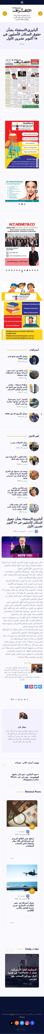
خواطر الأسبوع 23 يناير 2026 (16, 414)
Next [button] (36, 191)
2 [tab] (22, 204)
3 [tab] (19, 204)
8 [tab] (19, 270)
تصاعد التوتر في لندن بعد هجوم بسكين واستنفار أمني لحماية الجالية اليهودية (22, 976)
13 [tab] (6, 270)
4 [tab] (29, 270)
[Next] (11, 949)
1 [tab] (24, 204)
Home (22, 44)
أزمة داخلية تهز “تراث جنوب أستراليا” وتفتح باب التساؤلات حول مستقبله (16, 373)
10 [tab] (14, 270)
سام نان (30, 531)
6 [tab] (24, 270)
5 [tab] (27, 270)
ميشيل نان (21, 831)
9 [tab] (16, 270)
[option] (22, 971)
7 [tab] (22, 270)
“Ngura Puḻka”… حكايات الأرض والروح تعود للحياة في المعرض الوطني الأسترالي (16, 387)
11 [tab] (11, 270)
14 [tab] (22, 271)
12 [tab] (9, 270)
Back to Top (21, 1029)
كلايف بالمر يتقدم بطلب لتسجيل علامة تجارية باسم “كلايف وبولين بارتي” (17, 507)
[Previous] (6, 949)
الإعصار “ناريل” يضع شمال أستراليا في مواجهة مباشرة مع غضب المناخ (17, 402)
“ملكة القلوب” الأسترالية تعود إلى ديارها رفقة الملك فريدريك (16, 459)
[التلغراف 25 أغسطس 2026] (22, 84)
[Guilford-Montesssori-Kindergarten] (22, 144)
